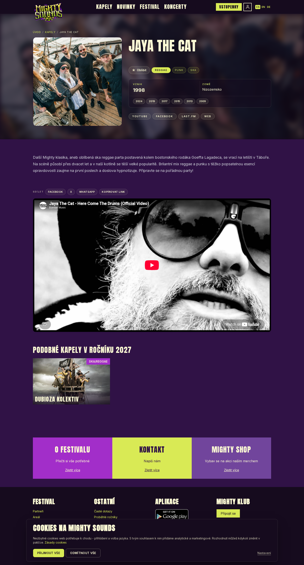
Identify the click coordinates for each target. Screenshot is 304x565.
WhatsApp (87, 191)
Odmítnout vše (83, 553)
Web (207, 116)
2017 (165, 101)
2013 (190, 101)
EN (263, 6)
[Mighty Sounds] (48, 12)
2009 (202, 101)
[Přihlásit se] (247, 7)
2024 (139, 101)
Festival (150, 6)
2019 (152, 101)
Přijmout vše (48, 553)
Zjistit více (72, 470)
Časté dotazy (103, 511)
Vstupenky (228, 7)
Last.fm (189, 116)
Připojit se (228, 513)
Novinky (126, 6)
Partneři (38, 511)
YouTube (139, 116)
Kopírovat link (113, 191)
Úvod (37, 32)
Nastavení (264, 553)
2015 (177, 101)
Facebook (164, 116)
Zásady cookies (56, 542)
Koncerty (175, 6)
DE (268, 6)
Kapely (104, 6)
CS (258, 6)
